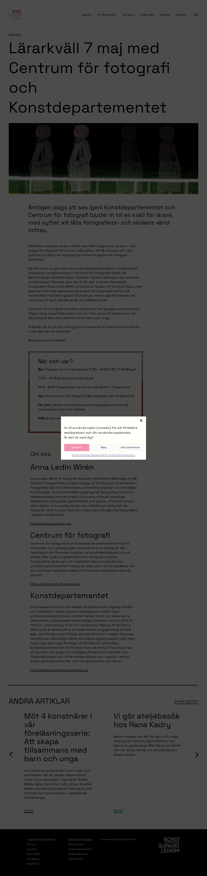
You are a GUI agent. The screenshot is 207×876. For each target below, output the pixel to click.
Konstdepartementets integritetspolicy (103, 455)
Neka (103, 447)
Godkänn (77, 447)
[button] (141, 420)
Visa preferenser (130, 447)
